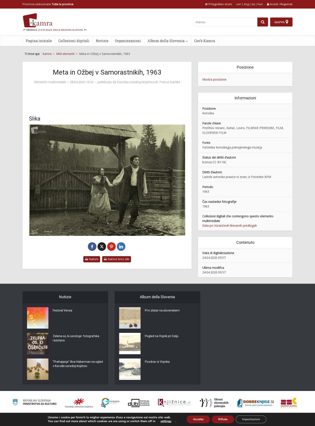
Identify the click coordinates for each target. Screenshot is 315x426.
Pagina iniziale (39, 40)
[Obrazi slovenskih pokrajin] (214, 403)
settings (165, 421)
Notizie (102, 40)
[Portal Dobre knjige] (255, 403)
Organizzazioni (128, 40)
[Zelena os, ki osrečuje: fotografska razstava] (37, 343)
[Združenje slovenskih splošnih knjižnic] (174, 403)
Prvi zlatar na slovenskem (162, 310)
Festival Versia (62, 310)
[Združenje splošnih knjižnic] (289, 403)
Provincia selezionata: (48, 4)
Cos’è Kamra (204, 40)
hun (260, 4)
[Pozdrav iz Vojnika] (130, 369)
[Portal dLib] (139, 403)
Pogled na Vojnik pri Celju (161, 336)
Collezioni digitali (73, 40)
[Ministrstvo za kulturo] (34, 402)
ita (253, 4)
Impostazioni (251, 419)
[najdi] (262, 22)
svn (238, 4)
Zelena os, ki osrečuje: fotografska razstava (76, 338)
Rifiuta (223, 419)
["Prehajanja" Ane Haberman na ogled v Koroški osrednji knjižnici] (37, 369)
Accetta (198, 419)
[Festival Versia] (37, 318)
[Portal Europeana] (110, 402)
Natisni (93, 259)
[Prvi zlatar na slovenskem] (130, 318)
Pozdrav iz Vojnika (157, 361)
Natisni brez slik (118, 259)
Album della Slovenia (165, 40)
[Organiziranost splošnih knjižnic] (79, 403)
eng (246, 4)
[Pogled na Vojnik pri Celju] (130, 343)
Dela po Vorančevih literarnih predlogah (229, 225)
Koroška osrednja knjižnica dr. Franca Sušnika (148, 82)
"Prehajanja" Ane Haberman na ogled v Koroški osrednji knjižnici (78, 364)
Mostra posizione (214, 79)
